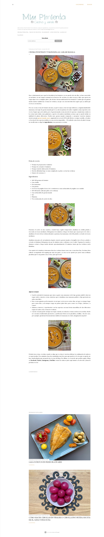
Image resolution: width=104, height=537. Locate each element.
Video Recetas (54, 32)
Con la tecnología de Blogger (53, 532)
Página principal (23, 32)
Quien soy (63, 32)
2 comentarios (32, 522)
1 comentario (31, 464)
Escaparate (45, 32)
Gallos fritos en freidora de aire (45, 462)
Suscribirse (80, 4)
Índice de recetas (35, 32)
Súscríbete (45, 38)
